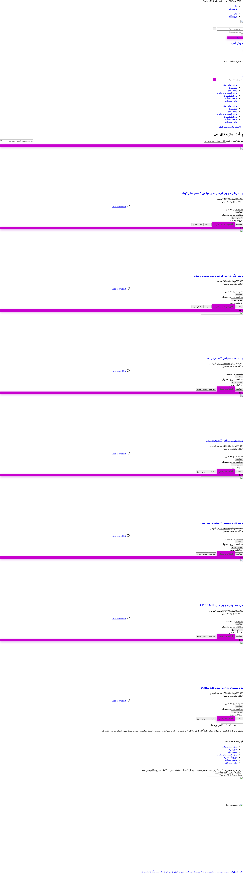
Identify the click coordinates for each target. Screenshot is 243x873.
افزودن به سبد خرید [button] (223, 224)
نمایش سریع (237, 218)
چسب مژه (232, 90)
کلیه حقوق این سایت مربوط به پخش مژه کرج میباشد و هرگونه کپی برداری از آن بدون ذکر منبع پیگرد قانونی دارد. (191, 871)
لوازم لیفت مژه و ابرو (227, 93)
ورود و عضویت (234, 37)
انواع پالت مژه (230, 95)
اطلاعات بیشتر (226, 389)
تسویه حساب (231, 98)
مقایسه (239, 212)
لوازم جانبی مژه (229, 85)
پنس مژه (233, 87)
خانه (235, 6)
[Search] (242, 34)
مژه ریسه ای (231, 101)
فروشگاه (233, 9)
